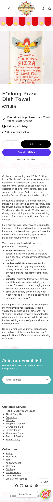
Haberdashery (13, 472)
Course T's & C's (14, 426)
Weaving (10, 466)
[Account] (43, 8)
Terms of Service (14, 436)
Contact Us (11, 417)
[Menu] (3, 8)
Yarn (8, 459)
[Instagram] (21, 485)
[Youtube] (26, 485)
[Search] (9, 8)
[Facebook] (16, 485)
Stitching (10, 469)
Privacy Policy (13, 430)
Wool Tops (11, 456)
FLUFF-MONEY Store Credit (20, 410)
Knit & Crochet (13, 462)
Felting (9, 453)
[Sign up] (46, 379)
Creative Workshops (16, 478)
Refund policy (13, 439)
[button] (45, 494)
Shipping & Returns (15, 423)
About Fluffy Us (14, 414)
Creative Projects (15, 475)
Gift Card (10, 420)
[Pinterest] (36, 485)
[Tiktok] (31, 485)
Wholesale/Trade (15, 433)
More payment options (26, 159)
